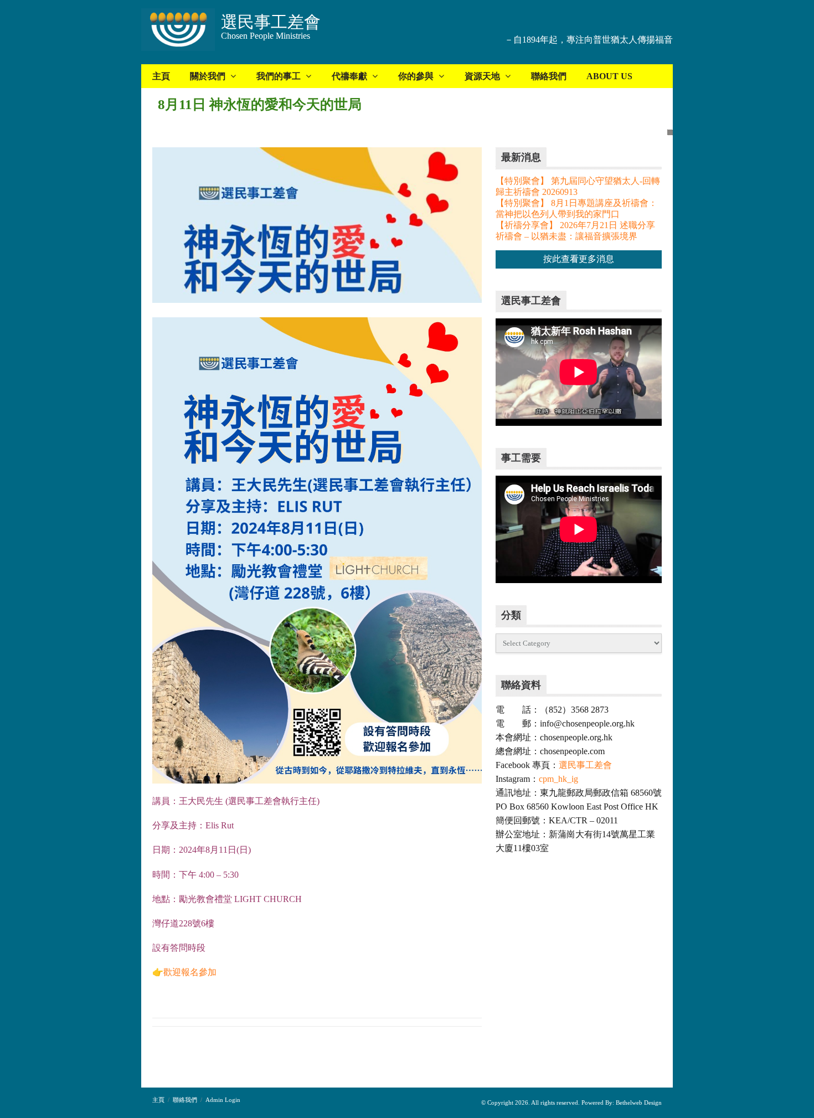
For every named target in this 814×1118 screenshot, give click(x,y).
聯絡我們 (548, 76)
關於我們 (207, 76)
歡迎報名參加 (190, 972)
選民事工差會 (585, 765)
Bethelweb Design (638, 1102)
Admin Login (222, 1099)
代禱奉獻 (349, 76)
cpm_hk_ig (558, 779)
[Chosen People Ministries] (178, 30)
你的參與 (416, 76)
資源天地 (482, 76)
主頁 (161, 76)
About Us (609, 76)
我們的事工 (278, 76)
